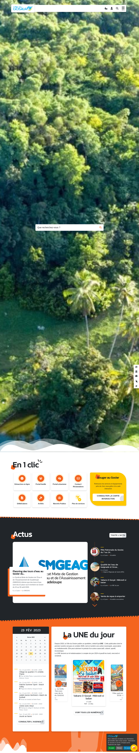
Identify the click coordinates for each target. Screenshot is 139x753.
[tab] (58, 683)
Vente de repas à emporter (113, 596)
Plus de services (78, 504)
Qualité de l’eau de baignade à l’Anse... (109, 566)
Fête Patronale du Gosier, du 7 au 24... (112, 551)
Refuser (119, 748)
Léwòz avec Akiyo (26, 706)
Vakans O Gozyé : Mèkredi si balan (113, 581)
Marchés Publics (59, 504)
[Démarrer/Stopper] (3, 403)
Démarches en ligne (22, 484)
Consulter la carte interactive (108, 497)
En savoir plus (129, 748)
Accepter (111, 748)
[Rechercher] (117, 8)
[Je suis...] (106, 8)
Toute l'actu (118, 535)
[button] (94, 605)
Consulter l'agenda (30, 722)
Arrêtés (41, 504)
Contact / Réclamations (78, 485)
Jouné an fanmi (25, 716)
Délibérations (22, 504)
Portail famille (41, 484)
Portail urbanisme (59, 484)
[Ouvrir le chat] (133, 747)
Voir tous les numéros (88, 712)
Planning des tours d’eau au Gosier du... (28, 572)
